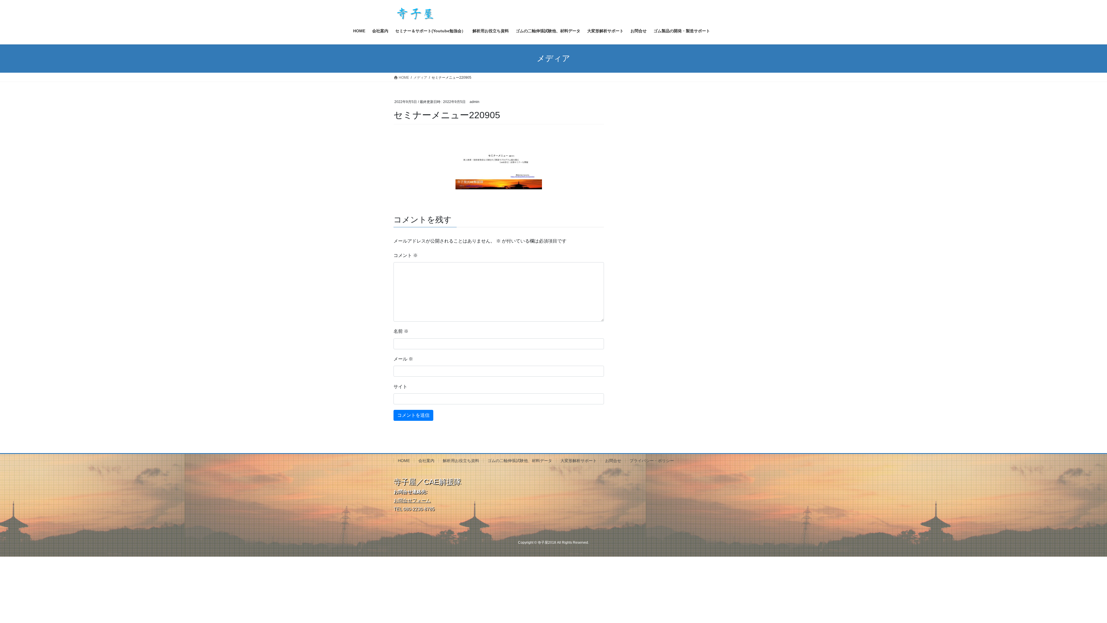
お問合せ (613, 460)
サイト (400, 386)
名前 (401, 331)
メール (403, 358)
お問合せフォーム (412, 500)
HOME (404, 460)
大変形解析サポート (578, 460)
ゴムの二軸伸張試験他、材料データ (519, 460)
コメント (406, 255)
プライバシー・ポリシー (652, 460)
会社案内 (426, 460)
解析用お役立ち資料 (461, 460)
